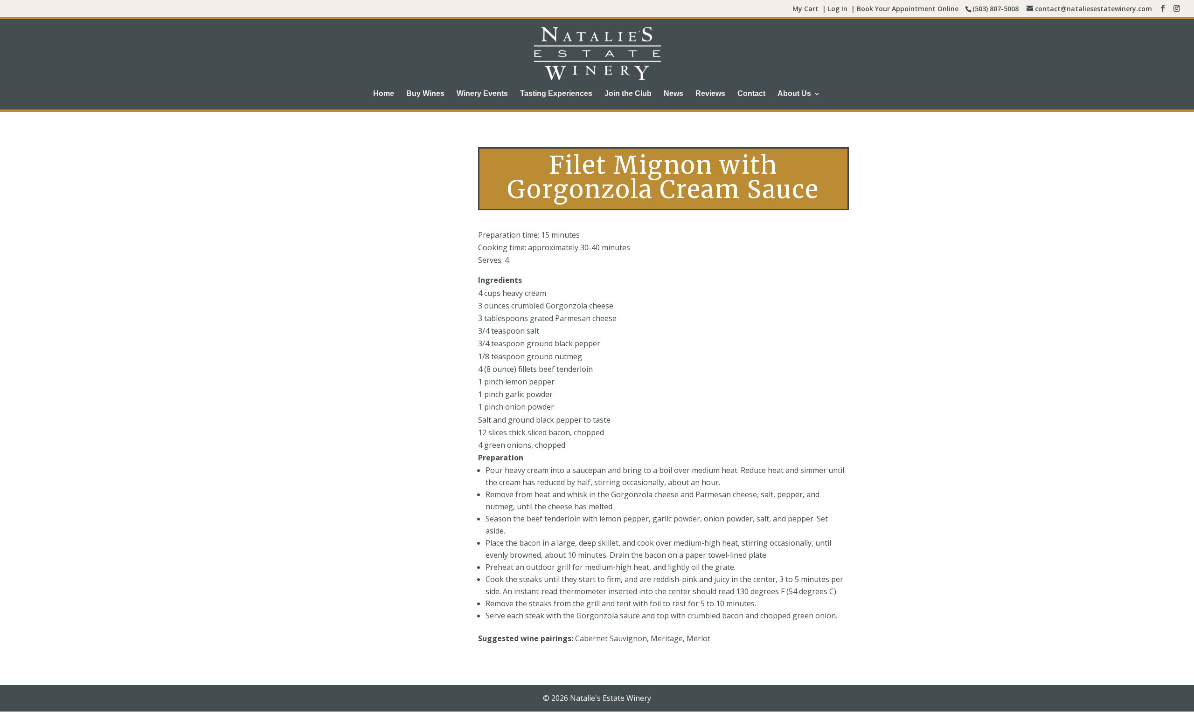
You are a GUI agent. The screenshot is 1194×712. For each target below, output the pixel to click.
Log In (837, 8)
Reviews (710, 93)
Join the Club (628, 93)
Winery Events (482, 93)
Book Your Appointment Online (907, 8)
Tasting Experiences (556, 93)
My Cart (805, 8)
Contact (751, 93)
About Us (794, 93)
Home (383, 93)
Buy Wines (425, 93)
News (673, 93)
